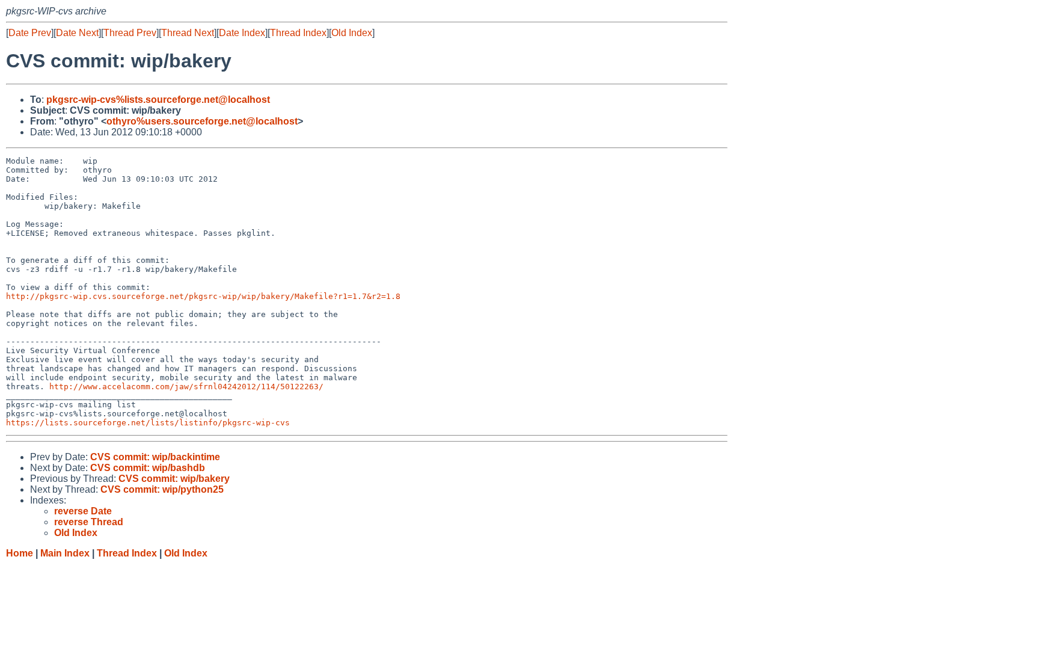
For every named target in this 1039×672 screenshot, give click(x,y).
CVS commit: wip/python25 (162, 489)
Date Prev (29, 33)
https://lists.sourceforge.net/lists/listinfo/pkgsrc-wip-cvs (148, 422)
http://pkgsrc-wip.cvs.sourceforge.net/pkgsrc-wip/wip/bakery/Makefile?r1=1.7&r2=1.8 (203, 296)
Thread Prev (129, 33)
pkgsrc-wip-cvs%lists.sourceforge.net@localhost (158, 99)
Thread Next (187, 33)
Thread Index (298, 33)
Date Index (242, 33)
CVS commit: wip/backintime (155, 457)
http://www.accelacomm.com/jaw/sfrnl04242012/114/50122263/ (186, 386)
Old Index (351, 33)
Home (19, 553)
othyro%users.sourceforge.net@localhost (202, 121)
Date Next (77, 33)
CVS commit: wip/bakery (174, 478)
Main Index (65, 553)
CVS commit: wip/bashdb (147, 468)
